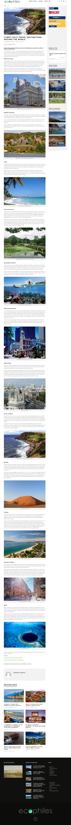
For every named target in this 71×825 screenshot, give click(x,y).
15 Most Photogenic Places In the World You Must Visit (57, 116)
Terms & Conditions (53, 775)
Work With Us (52, 771)
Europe (51, 786)
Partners (51, 769)
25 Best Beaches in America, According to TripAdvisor (13, 657)
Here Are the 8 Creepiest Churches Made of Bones (39, 790)
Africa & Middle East (53, 787)
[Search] (66, 1)
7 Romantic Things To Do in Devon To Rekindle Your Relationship (13, 726)
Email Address (52, 58)
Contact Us (52, 773)
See (6, 44)
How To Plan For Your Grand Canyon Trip (34, 705)
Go (4, 44)
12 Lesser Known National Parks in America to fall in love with (38, 797)
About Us (47, 1)
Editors (6, 707)
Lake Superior (18, 126)
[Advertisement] (58, 37)
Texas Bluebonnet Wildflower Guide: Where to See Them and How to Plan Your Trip (57, 98)
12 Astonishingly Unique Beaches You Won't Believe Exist (57, 141)
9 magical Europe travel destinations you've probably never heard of (39, 785)
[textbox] (54, 23)
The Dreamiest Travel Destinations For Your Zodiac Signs (13, 660)
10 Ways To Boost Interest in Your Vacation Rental (35, 726)
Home (5, 5)
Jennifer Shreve (10, 41)
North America (52, 782)
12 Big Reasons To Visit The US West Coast (34, 747)
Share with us (52, 772)
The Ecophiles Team (53, 768)
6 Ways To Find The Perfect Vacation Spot (12, 705)
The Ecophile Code (13, 771)
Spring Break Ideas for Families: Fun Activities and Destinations (57, 73)
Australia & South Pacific (54, 790)
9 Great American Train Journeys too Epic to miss (57, 129)
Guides (41, 1)
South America (52, 783)
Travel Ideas (33, 1)
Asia (50, 789)
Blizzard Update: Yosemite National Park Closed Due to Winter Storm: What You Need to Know (57, 85)
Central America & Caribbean (55, 785)
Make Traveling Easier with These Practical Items (12, 748)
